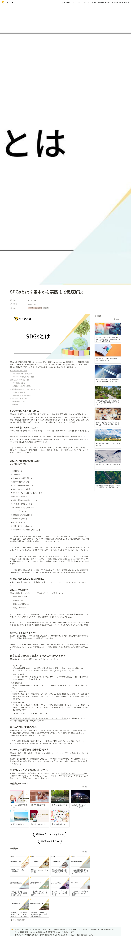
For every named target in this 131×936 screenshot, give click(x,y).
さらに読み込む (19, 920)
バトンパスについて (68, 2)
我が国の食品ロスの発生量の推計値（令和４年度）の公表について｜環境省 (39, 718)
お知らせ (108, 2)
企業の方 (115, 2)
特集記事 (101, 2)
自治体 (94, 2)
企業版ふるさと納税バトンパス (72, 773)
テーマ (78, 2)
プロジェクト (86, 2)
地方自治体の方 (124, 2)
